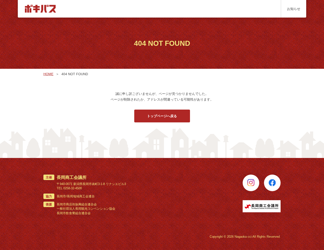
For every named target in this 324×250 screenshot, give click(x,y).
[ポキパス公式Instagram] (251, 183)
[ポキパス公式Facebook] (272, 183)
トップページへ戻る (162, 116)
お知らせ (293, 9)
